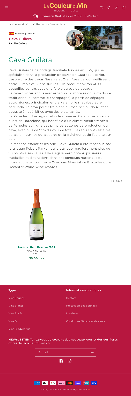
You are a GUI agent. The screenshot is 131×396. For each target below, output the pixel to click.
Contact (71, 298)
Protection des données (81, 305)
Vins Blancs (16, 305)
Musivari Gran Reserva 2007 (36, 247)
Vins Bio (14, 321)
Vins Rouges (17, 298)
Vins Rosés (15, 313)
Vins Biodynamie (19, 328)
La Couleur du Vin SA (59, 389)
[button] (7, 7)
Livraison (72, 313)
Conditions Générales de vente (85, 321)
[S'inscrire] (92, 353)
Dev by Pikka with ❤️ (80, 389)
